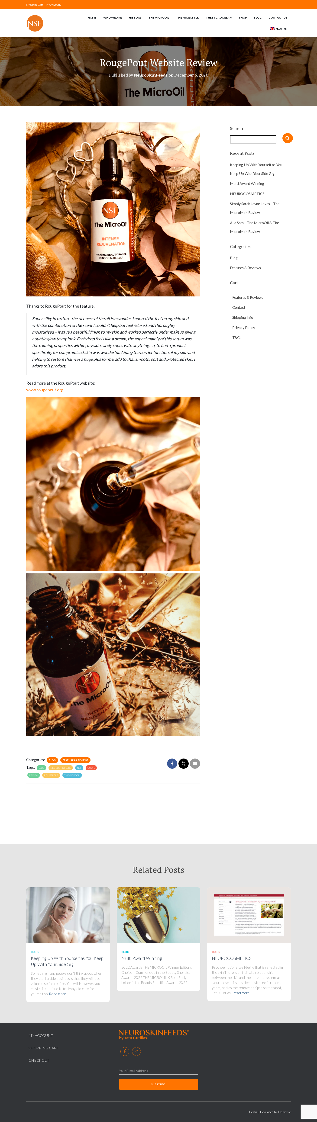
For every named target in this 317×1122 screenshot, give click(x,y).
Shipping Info (242, 317)
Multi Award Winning (247, 183)
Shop (243, 17)
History (135, 17)
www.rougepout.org (44, 389)
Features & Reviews (75, 760)
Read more (57, 994)
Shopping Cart (34, 4)
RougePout (51, 775)
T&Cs (236, 337)
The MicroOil (159, 17)
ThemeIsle (284, 1112)
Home (92, 17)
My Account (53, 4)
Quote (91, 767)
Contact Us (277, 17)
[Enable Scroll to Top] (308, 1113)
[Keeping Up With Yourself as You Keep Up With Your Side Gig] (68, 915)
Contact (238, 307)
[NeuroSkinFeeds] (35, 23)
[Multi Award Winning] (158, 915)
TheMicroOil (72, 775)
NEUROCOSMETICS (247, 193)
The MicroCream (219, 17)
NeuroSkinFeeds (60, 767)
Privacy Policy (243, 327)
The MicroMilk (187, 17)
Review (33, 775)
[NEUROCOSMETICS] (249, 915)
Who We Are (112, 17)
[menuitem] (279, 29)
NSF (79, 767)
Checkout (39, 1060)
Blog (258, 17)
